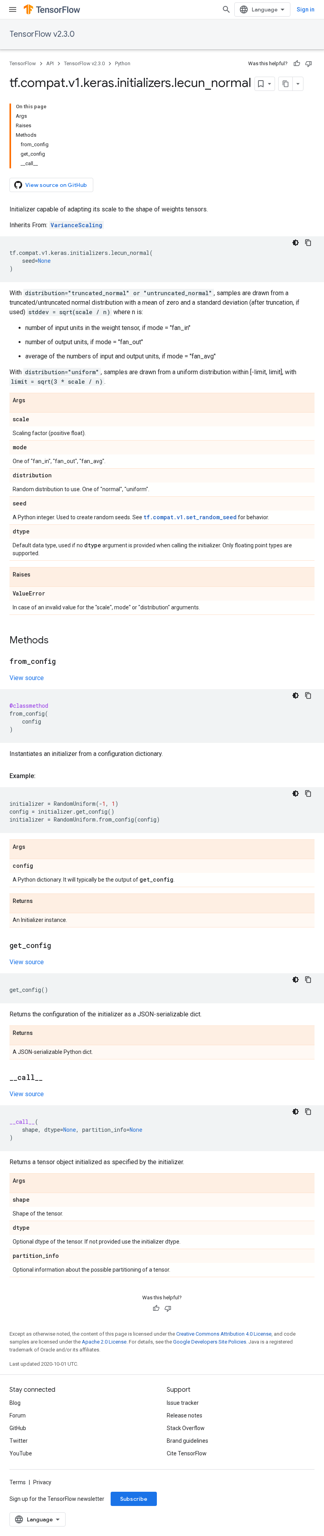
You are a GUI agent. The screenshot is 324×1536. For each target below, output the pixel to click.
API (50, 63)
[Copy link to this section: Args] (33, 400)
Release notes (184, 1415)
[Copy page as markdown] (286, 83)
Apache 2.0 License (104, 1342)
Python (122, 63)
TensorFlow (22, 63)
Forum (17, 1415)
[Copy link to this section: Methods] (56, 641)
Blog (15, 1403)
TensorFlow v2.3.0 (42, 34)
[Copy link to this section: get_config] (59, 946)
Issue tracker (183, 1403)
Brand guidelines (187, 1441)
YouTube (20, 1453)
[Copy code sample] (308, 242)
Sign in (306, 9)
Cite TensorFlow (187, 1453)
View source (26, 678)
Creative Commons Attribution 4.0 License (223, 1334)
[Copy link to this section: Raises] (38, 575)
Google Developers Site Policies (209, 1342)
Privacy (42, 1482)
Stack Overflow (186, 1428)
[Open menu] (13, 9)
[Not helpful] (309, 64)
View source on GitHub (56, 184)
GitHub (17, 1428)
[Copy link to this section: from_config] (64, 662)
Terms (17, 1482)
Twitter (18, 1441)
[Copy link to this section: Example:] (43, 776)
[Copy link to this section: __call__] (50, 1078)
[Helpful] (297, 64)
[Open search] (226, 9)
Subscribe (133, 1498)
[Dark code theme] (295, 242)
